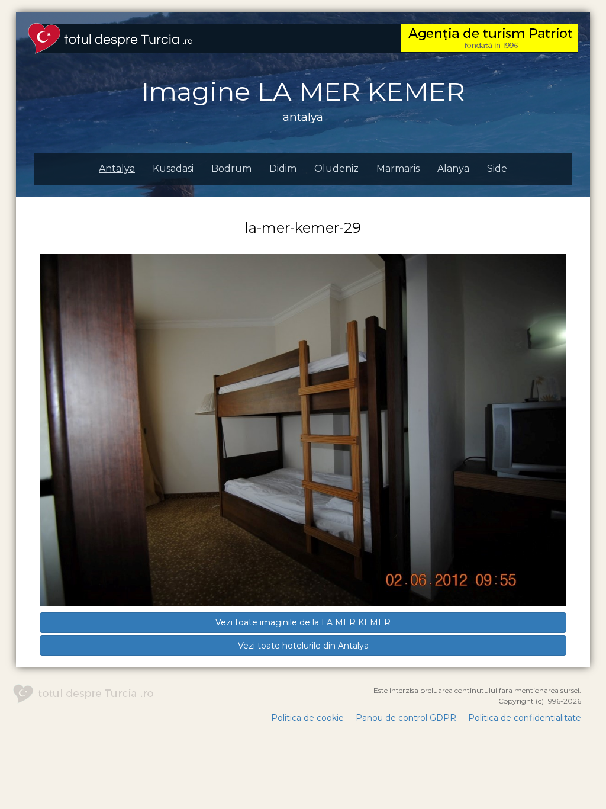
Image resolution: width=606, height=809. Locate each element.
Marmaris (398, 168)
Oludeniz (336, 168)
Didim (282, 168)
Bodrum (231, 168)
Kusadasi (173, 168)
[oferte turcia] (489, 37)
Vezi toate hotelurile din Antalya (303, 645)
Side (497, 168)
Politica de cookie (307, 717)
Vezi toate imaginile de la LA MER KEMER (303, 622)
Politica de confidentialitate (524, 717)
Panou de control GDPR (406, 717)
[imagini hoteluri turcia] (110, 37)
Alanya (453, 168)
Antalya (117, 168)
